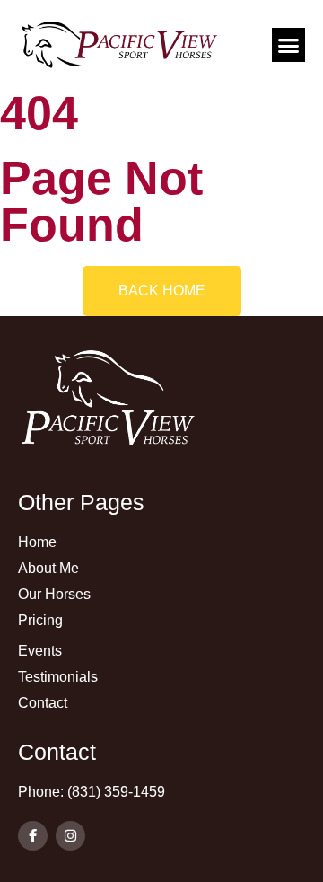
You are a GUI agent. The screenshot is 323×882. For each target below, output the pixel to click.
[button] (289, 45)
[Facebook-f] (33, 836)
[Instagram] (70, 836)
